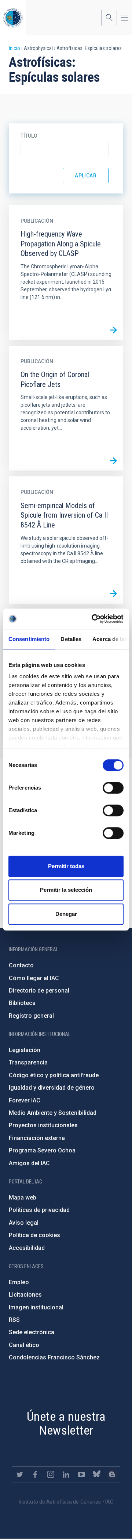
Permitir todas (66, 866)
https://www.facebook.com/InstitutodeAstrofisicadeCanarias (35, 1474)
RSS (14, 1319)
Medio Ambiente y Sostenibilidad (52, 1112)
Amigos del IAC (29, 1163)
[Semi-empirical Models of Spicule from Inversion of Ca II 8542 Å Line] (113, 594)
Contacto (21, 965)
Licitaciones (25, 1294)
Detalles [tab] (70, 639)
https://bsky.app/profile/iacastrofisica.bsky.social (96, 1474)
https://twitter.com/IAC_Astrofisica (19, 1474)
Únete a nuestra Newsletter (66, 1423)
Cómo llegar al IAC (34, 978)
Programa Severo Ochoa (42, 1150)
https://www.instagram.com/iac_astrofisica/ (50, 1474)
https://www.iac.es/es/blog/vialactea (112, 1474)
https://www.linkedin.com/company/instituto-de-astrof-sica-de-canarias (66, 1474)
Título (29, 136)
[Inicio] (13, 17)
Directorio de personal (39, 990)
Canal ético (24, 1345)
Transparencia (28, 1062)
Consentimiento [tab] (29, 639)
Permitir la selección (66, 890)
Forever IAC (24, 1100)
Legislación (24, 1050)
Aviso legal (23, 1222)
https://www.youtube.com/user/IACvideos (81, 1474)
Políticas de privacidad (39, 1209)
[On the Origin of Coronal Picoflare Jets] (113, 461)
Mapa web (22, 1197)
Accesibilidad (27, 1247)
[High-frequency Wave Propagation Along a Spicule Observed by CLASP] (113, 330)
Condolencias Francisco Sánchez (54, 1357)
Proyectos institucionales (43, 1125)
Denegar (66, 914)
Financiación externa (37, 1138)
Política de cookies (34, 1235)
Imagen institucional (36, 1307)
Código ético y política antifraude (54, 1075)
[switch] (113, 788)
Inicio (14, 48)
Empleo (19, 1282)
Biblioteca (22, 1002)
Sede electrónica (31, 1332)
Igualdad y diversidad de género (52, 1087)
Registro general (31, 1015)
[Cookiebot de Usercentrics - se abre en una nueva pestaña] (93, 618)
